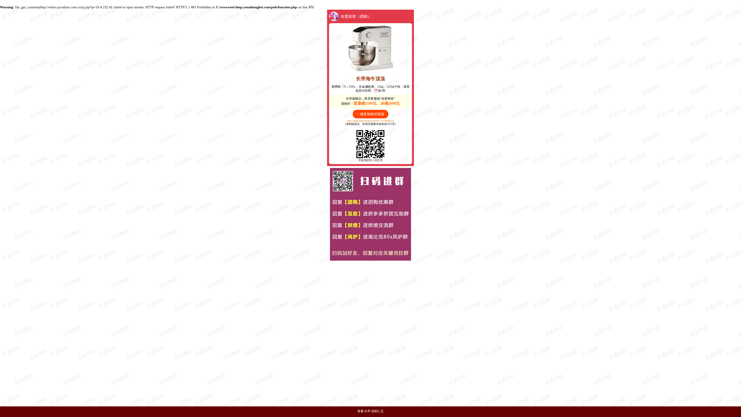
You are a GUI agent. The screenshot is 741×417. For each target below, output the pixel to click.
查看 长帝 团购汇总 (370, 411)
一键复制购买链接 (370, 114)
